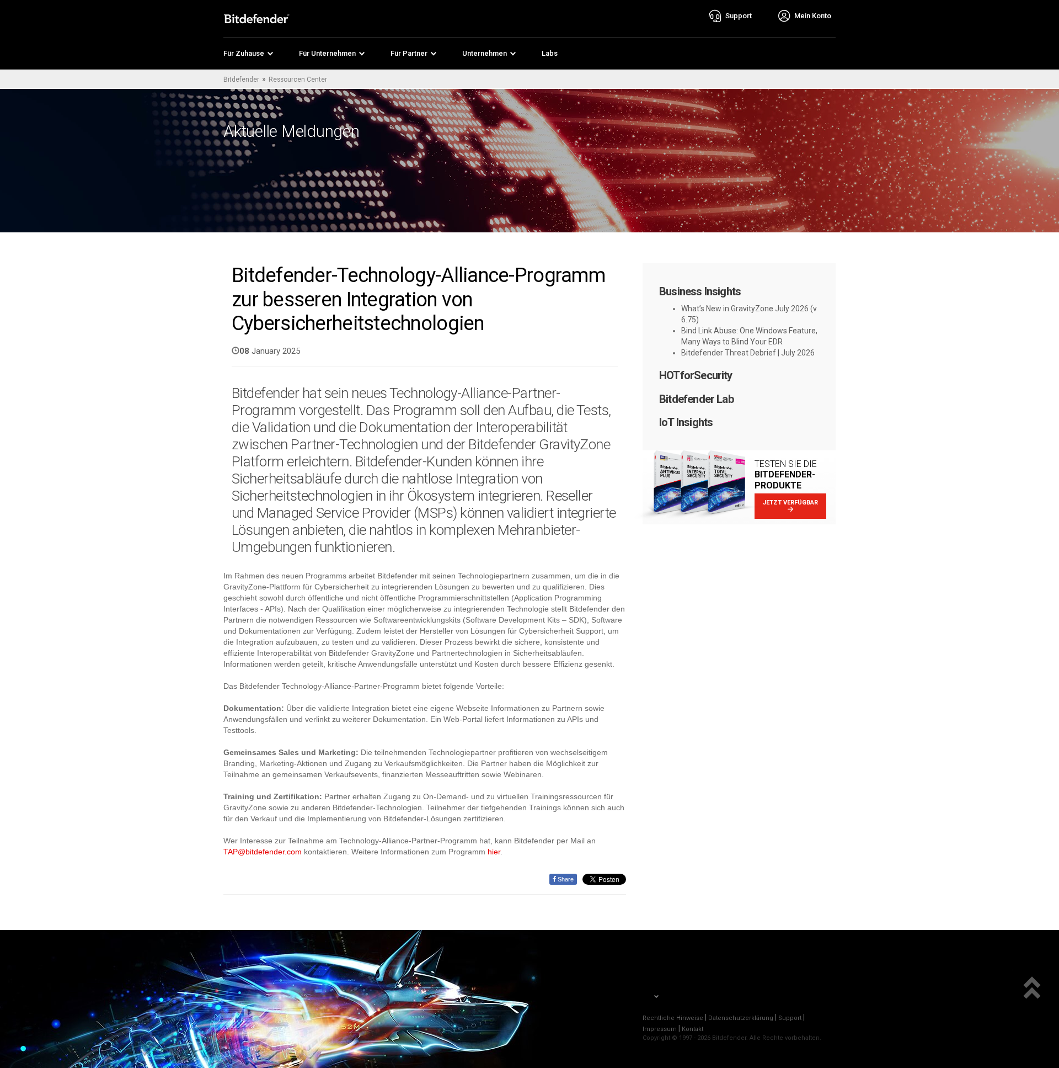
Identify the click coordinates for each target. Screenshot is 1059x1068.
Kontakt (692, 1029)
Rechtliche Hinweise (673, 1018)
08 (244, 351)
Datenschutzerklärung (740, 1018)
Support (789, 1018)
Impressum (660, 1029)
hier (494, 851)
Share (565, 879)
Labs (550, 53)
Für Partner (409, 53)
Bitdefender (241, 79)
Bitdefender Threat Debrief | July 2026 (748, 352)
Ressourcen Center (298, 79)
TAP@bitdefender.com (262, 851)
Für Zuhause (243, 53)
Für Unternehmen (327, 53)
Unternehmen (484, 53)
